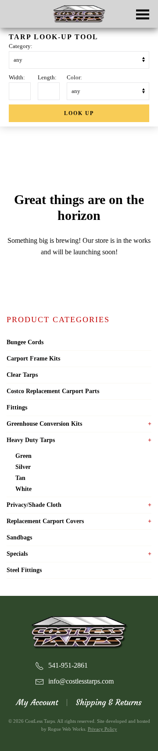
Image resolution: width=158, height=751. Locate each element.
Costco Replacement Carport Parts (53, 391)
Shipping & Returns (109, 702)
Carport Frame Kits (33, 358)
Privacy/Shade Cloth (34, 505)
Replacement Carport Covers (45, 521)
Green (23, 456)
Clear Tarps (22, 375)
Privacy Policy (102, 729)
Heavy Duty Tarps (31, 440)
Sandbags (19, 537)
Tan (20, 478)
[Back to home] (79, 14)
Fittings (17, 407)
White (23, 489)
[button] (142, 13)
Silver (23, 467)
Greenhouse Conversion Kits (44, 423)
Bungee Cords (25, 342)
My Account (37, 702)
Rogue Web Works (66, 729)
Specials (17, 553)
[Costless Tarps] (79, 631)
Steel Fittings (24, 570)
